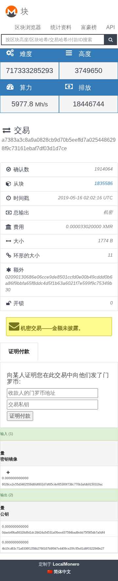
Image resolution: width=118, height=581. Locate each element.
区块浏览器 (28, 27)
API (110, 27)
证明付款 (19, 351)
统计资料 (60, 27)
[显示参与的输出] (8, 472)
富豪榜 (89, 27)
